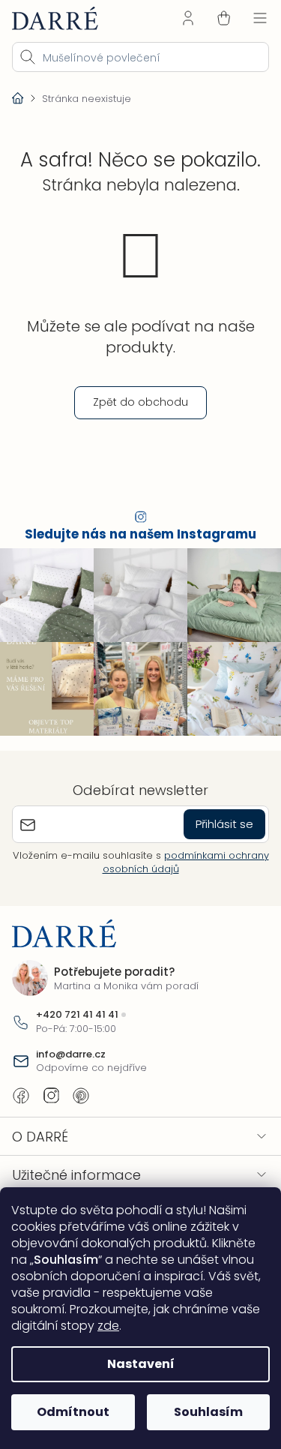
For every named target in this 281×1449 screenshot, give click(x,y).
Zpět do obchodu (140, 402)
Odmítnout (73, 1411)
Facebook (21, 1096)
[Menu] (260, 18)
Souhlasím (208, 1411)
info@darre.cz (71, 1054)
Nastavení (141, 1363)
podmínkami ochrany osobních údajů (186, 862)
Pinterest (81, 1096)
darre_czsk (51, 1096)
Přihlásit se (224, 824)
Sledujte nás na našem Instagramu (140, 534)
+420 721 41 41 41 (77, 1015)
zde (108, 1325)
